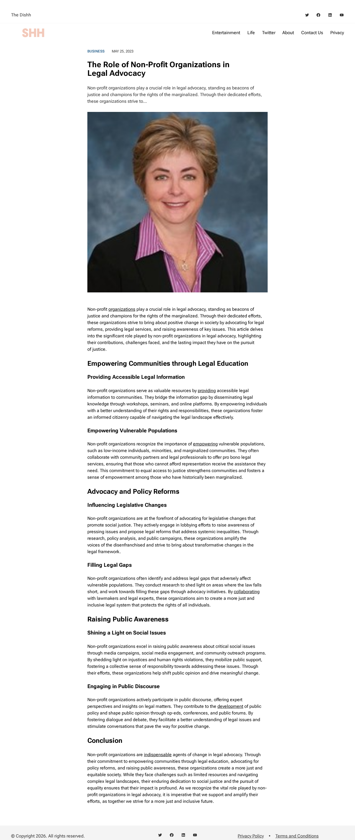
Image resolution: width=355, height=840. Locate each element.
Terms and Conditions (297, 836)
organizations (121, 309)
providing (207, 390)
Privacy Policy (251, 836)
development (230, 706)
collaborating (247, 591)
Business (96, 51)
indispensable (158, 754)
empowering (205, 444)
